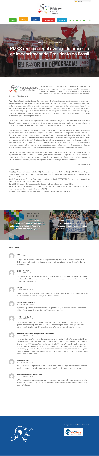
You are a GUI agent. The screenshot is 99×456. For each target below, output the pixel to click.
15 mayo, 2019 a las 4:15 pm (25, 362)
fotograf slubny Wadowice (26, 302)
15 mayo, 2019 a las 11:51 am (25, 304)
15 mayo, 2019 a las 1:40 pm (25, 318)
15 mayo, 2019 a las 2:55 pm (25, 335)
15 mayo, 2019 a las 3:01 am (25, 273)
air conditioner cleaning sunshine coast (29, 374)
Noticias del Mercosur (55, 42)
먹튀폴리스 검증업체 (24, 317)
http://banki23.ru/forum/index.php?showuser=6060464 (35, 333)
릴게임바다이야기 (23, 271)
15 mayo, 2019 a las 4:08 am (25, 289)
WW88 (19, 288)
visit (18, 254)
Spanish (80, 1)
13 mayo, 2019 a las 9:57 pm (25, 256)
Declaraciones (41, 42)
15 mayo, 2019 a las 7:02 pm (25, 376)
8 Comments (56, 60)
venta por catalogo (23, 360)
